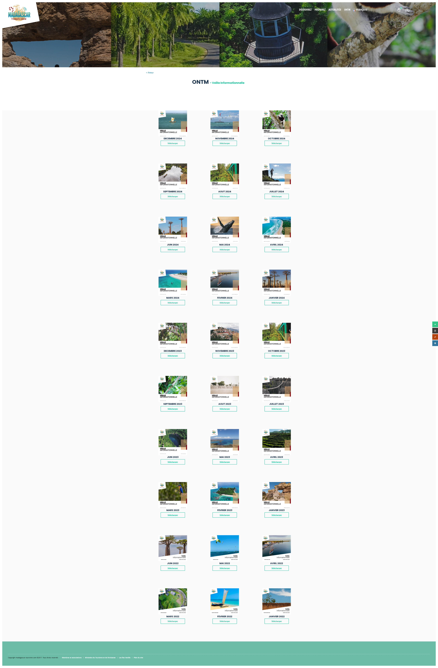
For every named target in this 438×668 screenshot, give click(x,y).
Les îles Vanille (124, 657)
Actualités (334, 9)
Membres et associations (72, 657)
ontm (347, 9)
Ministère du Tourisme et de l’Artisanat (100, 657)
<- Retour (150, 73)
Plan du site (138, 657)
